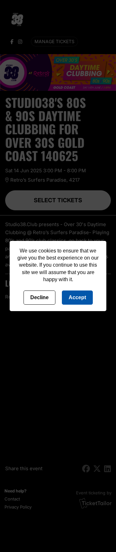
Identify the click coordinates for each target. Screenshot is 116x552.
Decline (39, 297)
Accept (77, 297)
